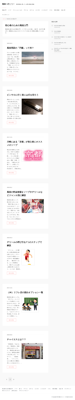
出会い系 (63, 10)
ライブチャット (5, 14)
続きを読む (11, 75)
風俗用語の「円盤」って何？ (20, 48)
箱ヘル (20, 388)
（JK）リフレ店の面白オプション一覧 (25, 292)
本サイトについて (6, 390)
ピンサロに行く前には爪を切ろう (23, 95)
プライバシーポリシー (24, 390)
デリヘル (26, 10)
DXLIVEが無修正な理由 (59, 25)
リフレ (50, 10)
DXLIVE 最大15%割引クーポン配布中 (62, 37)
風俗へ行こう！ (8, 4)
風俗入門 (4, 10)
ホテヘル (32, 10)
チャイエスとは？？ (16, 339)
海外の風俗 (56, 10)
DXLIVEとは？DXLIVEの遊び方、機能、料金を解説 (63, 49)
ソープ (9, 10)
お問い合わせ (14, 390)
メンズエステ (44, 10)
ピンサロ (38, 10)
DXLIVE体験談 (57, 31)
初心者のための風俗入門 (7, 388)
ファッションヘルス (17, 10)
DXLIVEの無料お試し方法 (60, 42)
